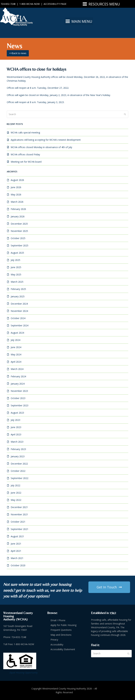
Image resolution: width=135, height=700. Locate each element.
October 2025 (18, 238)
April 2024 (16, 361)
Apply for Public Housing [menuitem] (63, 625)
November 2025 (19, 231)
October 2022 (18, 470)
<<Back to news (17, 53)
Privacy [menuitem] (54, 639)
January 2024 (18, 383)
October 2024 (18, 318)
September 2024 (19, 325)
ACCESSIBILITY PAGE (55, 3)
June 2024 (16, 347)
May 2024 (16, 354)
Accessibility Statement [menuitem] (63, 649)
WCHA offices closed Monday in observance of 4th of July (41, 147)
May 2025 (16, 274)
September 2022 (19, 478)
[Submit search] (125, 114)
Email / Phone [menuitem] (58, 620)
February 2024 (18, 376)
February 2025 (18, 289)
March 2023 (17, 441)
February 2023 (18, 449)
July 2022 (15, 485)
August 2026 (17, 180)
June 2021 (16, 543)
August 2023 (17, 412)
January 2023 (18, 456)
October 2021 (18, 521)
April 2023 (16, 434)
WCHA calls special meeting (25, 132)
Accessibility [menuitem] (57, 644)
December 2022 (19, 463)
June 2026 (16, 187)
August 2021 (17, 536)
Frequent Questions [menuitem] (61, 629)
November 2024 (19, 310)
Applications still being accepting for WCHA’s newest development (46, 139)
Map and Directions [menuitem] (61, 634)
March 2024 (17, 369)
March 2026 (17, 201)
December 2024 (19, 303)
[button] (101, 4)
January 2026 (18, 216)
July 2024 (15, 340)
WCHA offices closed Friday (25, 154)
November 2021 (19, 514)
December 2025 (19, 223)
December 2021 (19, 507)
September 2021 (19, 529)
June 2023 (16, 427)
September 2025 (19, 245)
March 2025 (17, 281)
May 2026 (16, 194)
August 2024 (17, 332)
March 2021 (17, 558)
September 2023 (19, 405)
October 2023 (18, 398)
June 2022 (16, 492)
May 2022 (16, 499)
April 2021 (16, 550)
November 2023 (19, 390)
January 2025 (18, 296)
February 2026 (18, 209)
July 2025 (15, 260)
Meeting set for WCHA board (26, 161)
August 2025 (17, 252)
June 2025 (16, 267)
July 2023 (15, 419)
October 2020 (18, 565)
